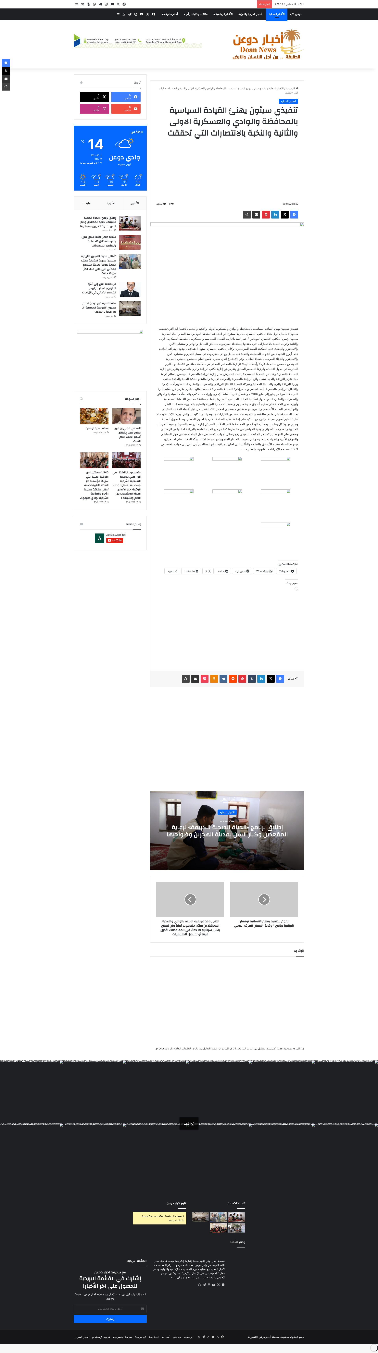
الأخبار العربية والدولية (250, 14)
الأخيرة (111, 203)
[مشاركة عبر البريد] (256, 215)
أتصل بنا (165, 1336)
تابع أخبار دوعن (176, 1203)
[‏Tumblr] (252, 679)
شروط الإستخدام (101, 1336)
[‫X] (118, 4)
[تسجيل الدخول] (89, 4)
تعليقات (86, 203)
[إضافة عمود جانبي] (77, 4)
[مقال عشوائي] (83, 4)
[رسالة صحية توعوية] (94, 416)
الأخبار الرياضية (224, 14)
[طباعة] (247, 215)
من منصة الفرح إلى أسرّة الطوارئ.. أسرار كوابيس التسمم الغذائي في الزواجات (99, 288)
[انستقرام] (106, 4)
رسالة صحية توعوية (97, 428)
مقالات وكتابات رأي (197, 14)
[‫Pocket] (204, 679)
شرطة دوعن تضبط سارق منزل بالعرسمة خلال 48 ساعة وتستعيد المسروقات (99, 241)
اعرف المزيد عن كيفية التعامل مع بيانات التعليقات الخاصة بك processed (196, 1048)
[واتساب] (94, 4)
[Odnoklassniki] (214, 679)
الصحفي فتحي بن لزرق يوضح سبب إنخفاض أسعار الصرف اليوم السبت (127, 435)
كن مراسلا (140, 1336)
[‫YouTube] (112, 4)
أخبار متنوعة (171, 14)
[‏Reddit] (233, 679)
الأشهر (135, 203)
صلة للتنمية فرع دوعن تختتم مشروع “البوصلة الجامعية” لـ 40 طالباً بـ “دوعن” (99, 307)
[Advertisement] (227, 170)
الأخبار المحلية (277, 14)
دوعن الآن (295, 14)
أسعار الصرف (82, 1336)
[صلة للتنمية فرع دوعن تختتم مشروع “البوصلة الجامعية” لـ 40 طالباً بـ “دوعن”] (130, 308)
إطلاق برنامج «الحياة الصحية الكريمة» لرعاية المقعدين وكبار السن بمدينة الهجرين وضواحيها (227, 831)
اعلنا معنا (154, 1336)
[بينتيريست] (266, 215)
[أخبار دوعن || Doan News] (267, 44)
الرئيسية (291, 88)
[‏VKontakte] (223, 679)
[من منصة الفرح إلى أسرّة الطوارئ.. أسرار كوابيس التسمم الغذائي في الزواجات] (130, 289)
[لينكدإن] (275, 215)
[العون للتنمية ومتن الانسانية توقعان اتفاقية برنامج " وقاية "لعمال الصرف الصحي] (264, 899)
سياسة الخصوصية (122, 1336)
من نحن (177, 1336)
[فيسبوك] (124, 4)
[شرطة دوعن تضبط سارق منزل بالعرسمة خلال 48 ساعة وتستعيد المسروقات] (130, 242)
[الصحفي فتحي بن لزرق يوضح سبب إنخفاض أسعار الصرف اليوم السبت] (126, 416)
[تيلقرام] (100, 4)
